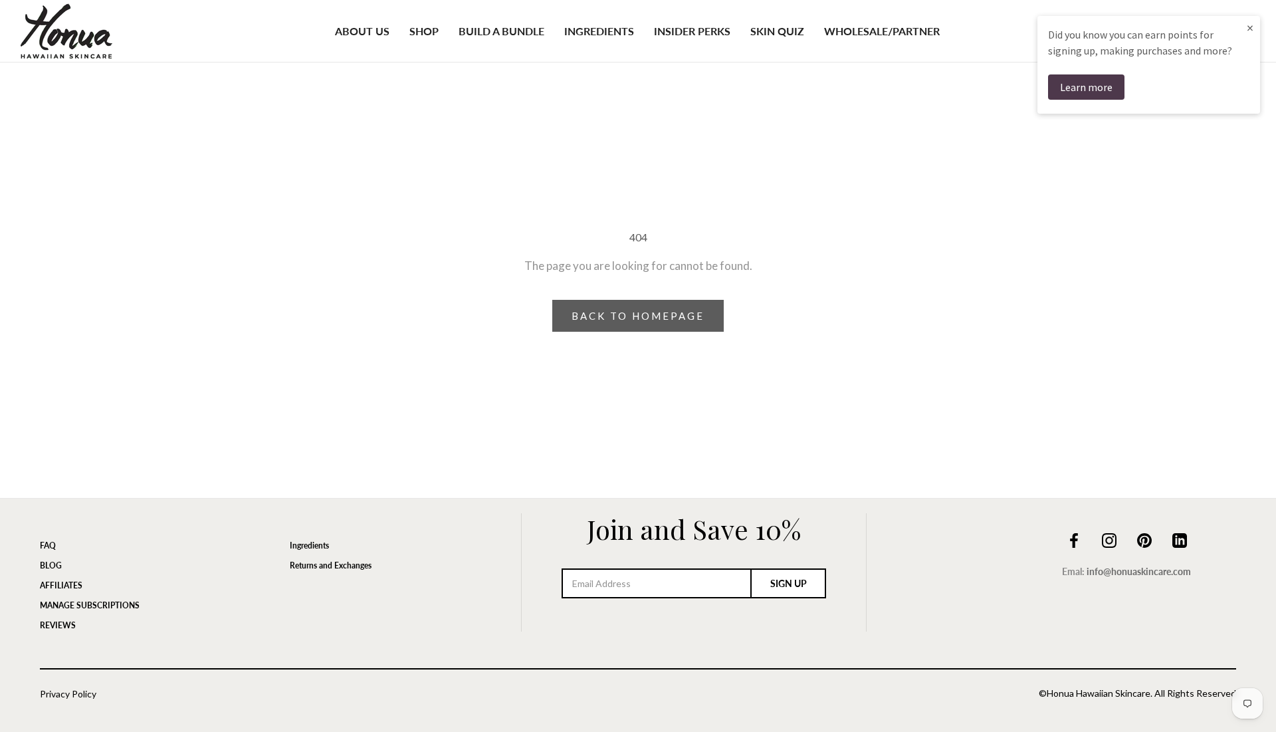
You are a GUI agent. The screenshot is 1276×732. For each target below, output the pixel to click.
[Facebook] (1074, 538)
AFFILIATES (61, 585)
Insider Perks (692, 31)
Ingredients (599, 31)
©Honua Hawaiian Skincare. (1095, 693)
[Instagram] (1109, 538)
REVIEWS (58, 625)
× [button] (1250, 27)
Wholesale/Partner (882, 31)
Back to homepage (638, 316)
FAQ (48, 545)
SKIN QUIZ (777, 31)
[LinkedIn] (1179, 538)
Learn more (1086, 87)
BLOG (51, 565)
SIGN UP (788, 583)
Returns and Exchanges (331, 565)
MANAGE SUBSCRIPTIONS (90, 605)
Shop (424, 31)
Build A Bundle (501, 31)
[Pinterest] (1144, 538)
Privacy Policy (68, 693)
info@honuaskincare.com (1139, 571)
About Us (362, 31)
